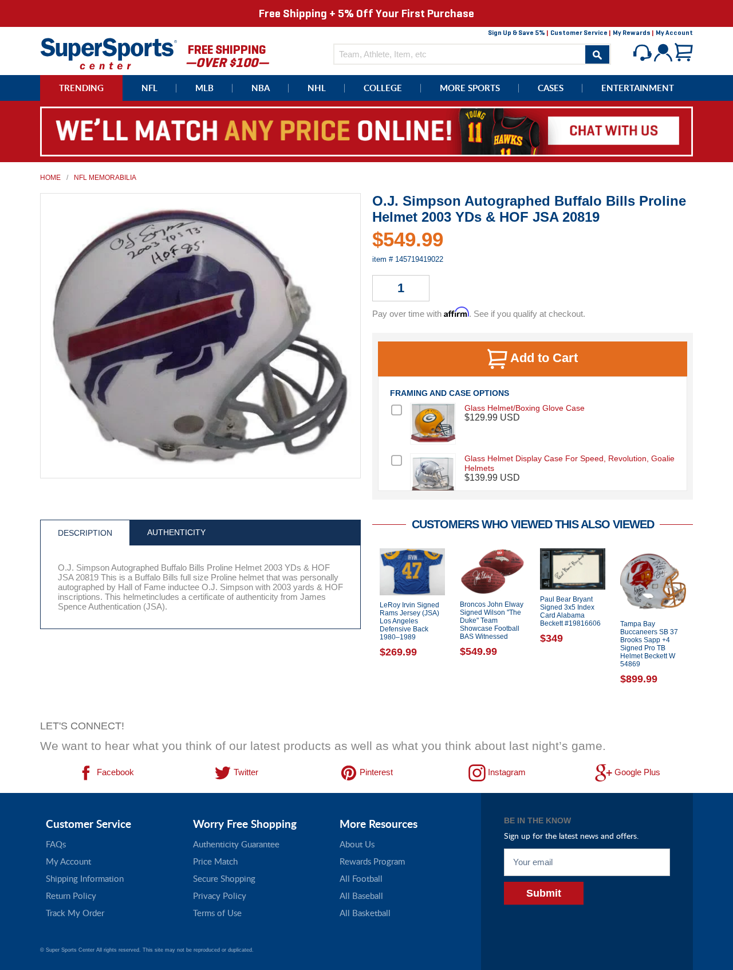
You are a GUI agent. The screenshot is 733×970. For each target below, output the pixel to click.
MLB (204, 88)
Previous (363, 631)
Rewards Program (372, 861)
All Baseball (361, 895)
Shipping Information (85, 878)
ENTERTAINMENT (637, 88)
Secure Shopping (224, 878)
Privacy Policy (219, 895)
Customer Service (579, 33)
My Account (674, 33)
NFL (149, 88)
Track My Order (75, 912)
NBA (260, 88)
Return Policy (71, 895)
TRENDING (81, 88)
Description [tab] (85, 532)
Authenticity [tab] (176, 532)
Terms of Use (217, 912)
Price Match (215, 861)
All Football (361, 878)
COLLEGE (383, 88)
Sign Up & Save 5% (516, 33)
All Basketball (365, 912)
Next (701, 631)
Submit (543, 893)
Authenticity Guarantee (236, 844)
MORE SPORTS (470, 88)
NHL (317, 88)
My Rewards (632, 33)
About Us (357, 844)
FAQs (56, 844)
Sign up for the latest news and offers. (571, 835)
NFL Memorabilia (105, 178)
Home (50, 178)
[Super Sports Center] (109, 52)
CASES (550, 88)
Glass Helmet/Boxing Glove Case (524, 408)
